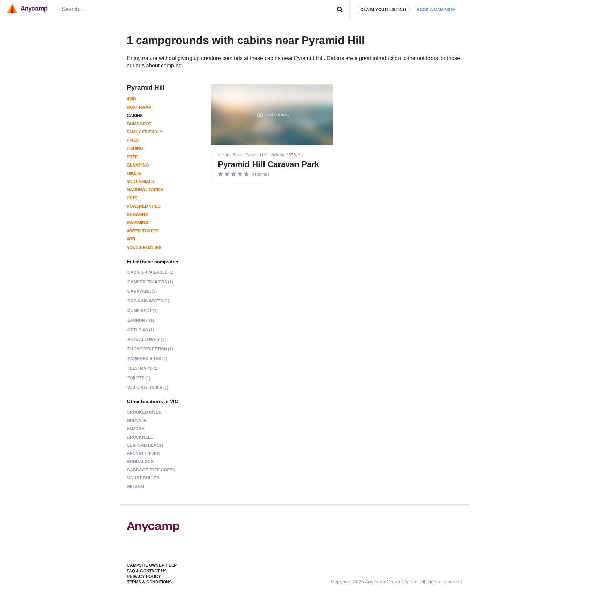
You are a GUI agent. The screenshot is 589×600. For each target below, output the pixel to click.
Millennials (140, 181)
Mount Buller (143, 478)
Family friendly (144, 132)
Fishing (135, 148)
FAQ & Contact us (147, 571)
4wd (131, 99)
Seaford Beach (145, 445)
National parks (145, 189)
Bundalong (140, 461)
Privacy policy (144, 576)
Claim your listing (383, 9)
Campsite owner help (152, 565)
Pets (132, 197)
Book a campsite (436, 9)
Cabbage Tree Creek (151, 470)
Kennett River (143, 453)
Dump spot (139, 124)
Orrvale (137, 420)
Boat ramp (139, 107)
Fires (133, 140)
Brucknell (140, 437)
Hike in (134, 173)
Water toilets (143, 230)
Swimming (137, 222)
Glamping (138, 165)
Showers (137, 214)
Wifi (131, 239)
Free (132, 157)
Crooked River (144, 412)
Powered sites (144, 206)
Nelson (135, 486)
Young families (144, 247)
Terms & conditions (149, 582)
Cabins (135, 115)
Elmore (135, 428)
